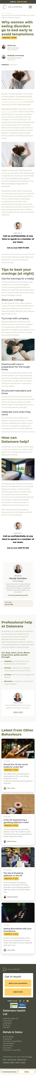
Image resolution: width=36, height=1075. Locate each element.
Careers (23, 1062)
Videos (17, 1062)
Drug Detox (7, 1048)
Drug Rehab (7, 1039)
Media (12, 1062)
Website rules (21, 1059)
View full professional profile (18, 595)
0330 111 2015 (22, 2)
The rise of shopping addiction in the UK (13, 874)
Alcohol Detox (8, 1045)
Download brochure (9, 1072)
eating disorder (7, 112)
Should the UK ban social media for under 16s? (16, 765)
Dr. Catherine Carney (14, 58)
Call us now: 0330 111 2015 (18, 248)
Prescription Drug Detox (12, 1050)
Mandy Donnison (13, 48)
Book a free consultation (18, 983)
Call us (26, 1072)
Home (3, 13)
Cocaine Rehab (8, 1043)
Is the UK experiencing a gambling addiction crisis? (16, 821)
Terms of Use (12, 1059)
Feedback (6, 1062)
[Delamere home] (12, 7)
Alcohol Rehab (8, 1037)
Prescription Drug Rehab (12, 1041)
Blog (9, 13)
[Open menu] (30, 6)
